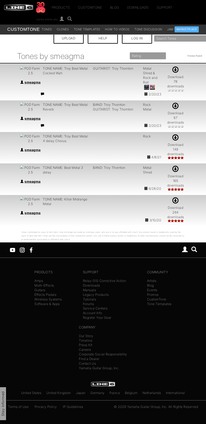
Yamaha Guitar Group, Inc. (99, 368)
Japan (80, 393)
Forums (88, 304)
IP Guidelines (73, 407)
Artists (152, 281)
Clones (63, 29)
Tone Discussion (148, 29)
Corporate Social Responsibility (103, 354)
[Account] (62, 19)
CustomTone (90, 7)
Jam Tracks (176, 29)
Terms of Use (18, 407)
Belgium (131, 393)
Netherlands (151, 393)
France (114, 393)
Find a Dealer (89, 359)
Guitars (39, 290)
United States (31, 393)
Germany (97, 393)
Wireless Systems (48, 299)
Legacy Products (96, 295)
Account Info (92, 313)
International (175, 393)
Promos (153, 295)
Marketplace (187, 29)
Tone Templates (87, 29)
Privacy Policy (46, 407)
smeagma (33, 82)
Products (61, 7)
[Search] (69, 19)
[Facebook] (31, 250)
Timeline (85, 340)
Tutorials (89, 299)
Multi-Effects (44, 285)
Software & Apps (47, 304)
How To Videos (117, 29)
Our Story (86, 336)
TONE (23, 29)
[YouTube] (12, 250)
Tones (47, 29)
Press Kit (85, 345)
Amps (38, 281)
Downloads (138, 7)
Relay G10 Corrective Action (104, 281)
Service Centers (95, 308)
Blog (114, 7)
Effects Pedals (45, 295)
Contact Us (87, 363)
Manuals (89, 290)
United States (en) (47, 19)
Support (164, 7)
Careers (85, 350)
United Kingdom (58, 393)
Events (152, 290)
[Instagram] (22, 250)
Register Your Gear (97, 318)
